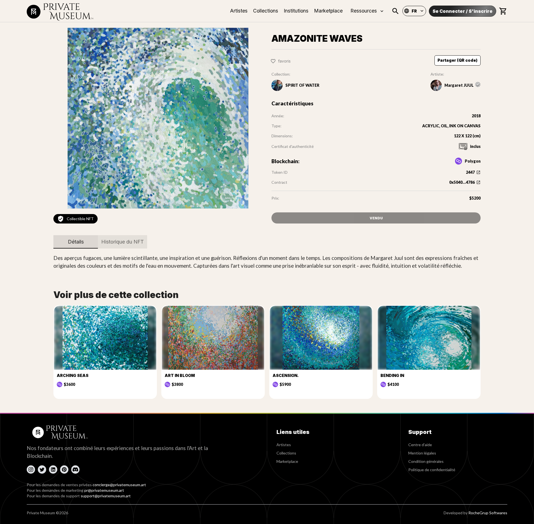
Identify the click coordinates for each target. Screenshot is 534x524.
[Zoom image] (158, 118)
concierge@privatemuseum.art (119, 484)
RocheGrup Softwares (487, 512)
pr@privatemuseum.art (104, 490)
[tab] (75, 242)
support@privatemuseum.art (106, 495)
